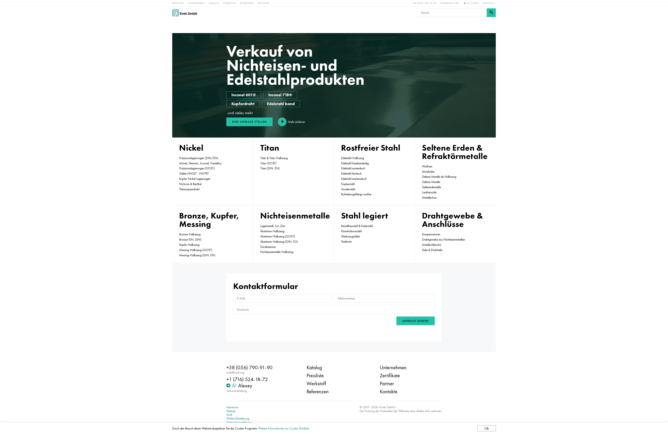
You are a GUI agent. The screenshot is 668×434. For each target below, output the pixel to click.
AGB (229, 415)
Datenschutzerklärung (239, 422)
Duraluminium (268, 247)
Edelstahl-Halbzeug (352, 158)
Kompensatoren (431, 234)
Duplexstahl (348, 184)
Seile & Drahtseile (432, 250)
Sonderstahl (348, 189)
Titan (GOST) (268, 163)
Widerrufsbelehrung (237, 418)
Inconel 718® (280, 94)
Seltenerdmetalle (431, 187)
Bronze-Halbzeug (190, 234)
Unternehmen (196, 3)
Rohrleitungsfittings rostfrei (356, 194)
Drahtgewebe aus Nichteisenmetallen (443, 239)
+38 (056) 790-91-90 (424, 3)
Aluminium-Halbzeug (272, 231)
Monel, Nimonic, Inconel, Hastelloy (200, 163)
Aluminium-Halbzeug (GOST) (277, 236)
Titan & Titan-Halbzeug (274, 158)
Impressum (232, 407)
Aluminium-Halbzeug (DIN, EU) (279, 241)
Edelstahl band (281, 103)
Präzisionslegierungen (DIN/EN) (198, 158)
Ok (486, 428)
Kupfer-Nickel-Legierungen (194, 179)
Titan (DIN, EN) (270, 168)
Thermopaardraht (189, 189)
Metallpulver (429, 197)
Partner (387, 383)
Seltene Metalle (431, 182)
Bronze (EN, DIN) (190, 239)
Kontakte (263, 3)
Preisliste (178, 3)
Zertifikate (390, 375)
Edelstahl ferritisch (351, 173)
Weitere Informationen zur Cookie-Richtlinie (283, 428)
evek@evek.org (449, 3)
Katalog (214, 3)
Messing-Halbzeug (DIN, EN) (197, 255)
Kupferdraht (243, 103)
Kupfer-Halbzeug (189, 245)
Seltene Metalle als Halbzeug (439, 176)
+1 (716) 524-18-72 (247, 379)
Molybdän (428, 171)
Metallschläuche (431, 245)
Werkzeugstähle (350, 236)
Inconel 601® (243, 94)
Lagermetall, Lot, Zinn (272, 226)
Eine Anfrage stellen (249, 122)
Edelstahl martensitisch (354, 179)
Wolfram (427, 166)
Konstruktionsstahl (351, 231)
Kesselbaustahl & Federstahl (357, 226)
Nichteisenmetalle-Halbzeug (276, 252)
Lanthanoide (429, 192)
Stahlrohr (346, 241)
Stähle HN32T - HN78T (194, 173)
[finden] (491, 12)
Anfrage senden (415, 321)
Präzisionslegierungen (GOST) (197, 168)
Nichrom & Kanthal (190, 184)
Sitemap (231, 411)
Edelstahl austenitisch (353, 168)
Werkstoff (229, 3)
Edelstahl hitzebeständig (355, 163)
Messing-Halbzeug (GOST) (195, 250)
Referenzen (247, 3)
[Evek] (184, 12)
